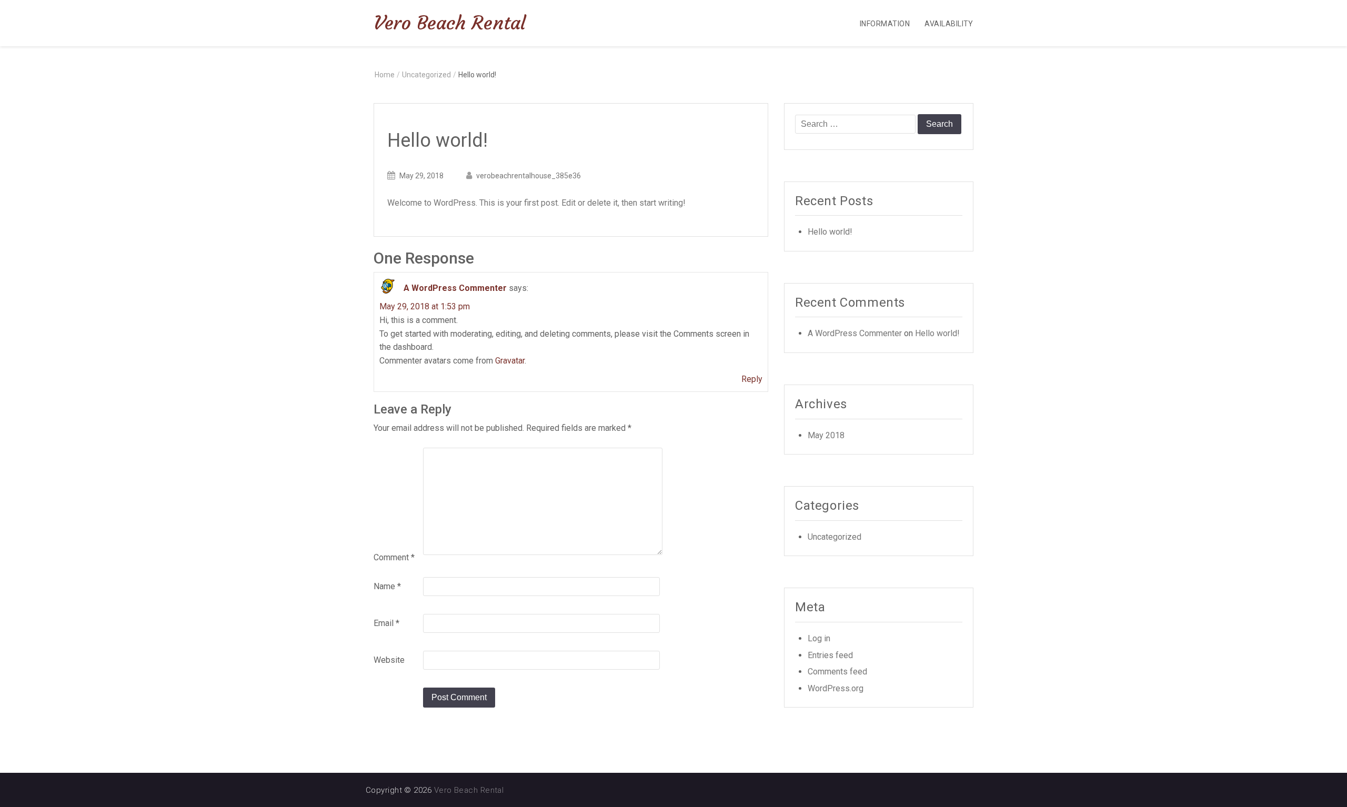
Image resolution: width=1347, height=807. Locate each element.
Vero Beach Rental (450, 23)
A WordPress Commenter (455, 289)
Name (387, 586)
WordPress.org (835, 688)
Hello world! (830, 232)
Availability (948, 23)
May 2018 (826, 435)
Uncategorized (426, 74)
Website (389, 660)
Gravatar (510, 361)
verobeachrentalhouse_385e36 (528, 176)
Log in (819, 638)
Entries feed (830, 655)
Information (885, 23)
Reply (751, 379)
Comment (394, 557)
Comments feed (837, 672)
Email (386, 623)
